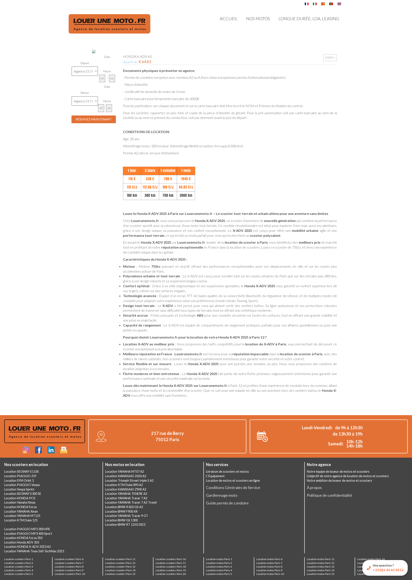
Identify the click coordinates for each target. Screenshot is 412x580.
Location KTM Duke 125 (21, 520)
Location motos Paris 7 (269, 563)
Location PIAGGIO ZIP (20, 476)
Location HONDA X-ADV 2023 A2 (27, 546)
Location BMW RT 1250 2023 (125, 524)
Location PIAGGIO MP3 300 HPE (27, 529)
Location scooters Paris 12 (120, 563)
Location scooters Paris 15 (120, 573)
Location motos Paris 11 (320, 559)
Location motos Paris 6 (269, 559)
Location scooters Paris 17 (171, 563)
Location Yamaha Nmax (19, 502)
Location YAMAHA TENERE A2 (126, 493)
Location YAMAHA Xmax (21, 511)
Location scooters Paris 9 (69, 570)
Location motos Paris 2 (219, 563)
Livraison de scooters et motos (227, 471)
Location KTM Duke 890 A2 (124, 485)
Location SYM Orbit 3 (19, 480)
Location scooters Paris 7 (69, 563)
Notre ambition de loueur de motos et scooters (339, 480)
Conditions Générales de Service (233, 487)
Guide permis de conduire (227, 503)
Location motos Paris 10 (270, 573)
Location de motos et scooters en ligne (233, 480)
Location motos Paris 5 (219, 573)
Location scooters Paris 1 (18, 559)
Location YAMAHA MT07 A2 (124, 471)
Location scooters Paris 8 (69, 566)
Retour (85, 92)
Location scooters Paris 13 (120, 566)
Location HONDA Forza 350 (23, 538)
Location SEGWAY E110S (21, 471)
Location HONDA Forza (20, 507)
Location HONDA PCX (19, 498)
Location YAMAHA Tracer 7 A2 (126, 498)
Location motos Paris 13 (320, 566)
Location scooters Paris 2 (18, 563)
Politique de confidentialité (329, 495)
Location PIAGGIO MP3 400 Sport (28, 533)
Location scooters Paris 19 (171, 570)
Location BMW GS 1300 (121, 520)
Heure (107, 71)
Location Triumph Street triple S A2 (129, 480)
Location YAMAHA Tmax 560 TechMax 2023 (34, 551)
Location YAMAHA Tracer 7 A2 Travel (131, 502)
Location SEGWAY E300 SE (22, 493)
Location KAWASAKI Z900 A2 (125, 489)
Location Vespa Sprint (19, 489)
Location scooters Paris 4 (18, 570)
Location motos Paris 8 (269, 566)
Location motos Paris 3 (219, 566)
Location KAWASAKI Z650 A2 (125, 476)
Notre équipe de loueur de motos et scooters (338, 471)
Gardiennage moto (221, 495)
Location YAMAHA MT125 (22, 516)
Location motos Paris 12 (320, 563)
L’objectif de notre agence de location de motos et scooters (348, 476)
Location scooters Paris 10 (70, 573)
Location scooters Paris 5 (18, 573)
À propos (314, 487)
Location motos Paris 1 (219, 559)
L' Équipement (215, 476)
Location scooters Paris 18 (171, 566)
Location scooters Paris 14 (120, 570)
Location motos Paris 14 (320, 570)
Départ (84, 63)
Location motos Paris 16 (371, 559)
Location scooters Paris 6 (69, 559)
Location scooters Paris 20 (171, 573)
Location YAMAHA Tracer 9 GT (126, 516)
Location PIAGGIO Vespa (22, 485)
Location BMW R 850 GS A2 (124, 507)
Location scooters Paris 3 (18, 566)
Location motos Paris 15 (320, 573)
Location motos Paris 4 (219, 570)
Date (107, 57)
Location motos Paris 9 (269, 570)
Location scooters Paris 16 (171, 559)
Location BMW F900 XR (121, 511)
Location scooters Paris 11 (120, 559)
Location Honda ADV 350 (21, 542)
